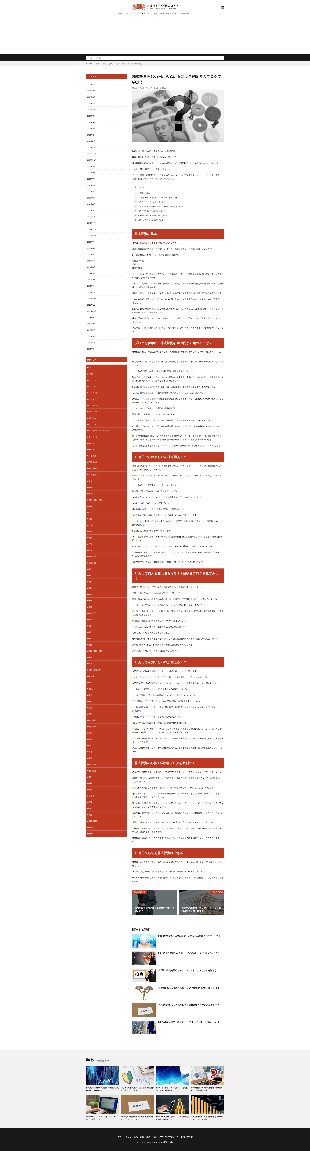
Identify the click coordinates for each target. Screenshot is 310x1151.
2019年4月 (91, 273)
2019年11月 (91, 229)
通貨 (91, 783)
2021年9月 (91, 91)
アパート (92, 380)
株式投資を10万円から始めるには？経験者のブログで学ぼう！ (123, 64)
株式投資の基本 (142, 193)
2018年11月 (91, 305)
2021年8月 (91, 97)
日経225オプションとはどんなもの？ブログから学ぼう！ (102, 1117)
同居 (91, 519)
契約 (91, 550)
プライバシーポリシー (167, 13)
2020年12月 (91, 147)
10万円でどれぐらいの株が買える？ (150, 202)
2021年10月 (91, 84)
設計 (91, 745)
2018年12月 (91, 299)
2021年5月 (91, 116)
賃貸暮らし (93, 764)
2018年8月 (91, 324)
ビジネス (92, 418)
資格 (91, 777)
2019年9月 (91, 242)
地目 (91, 538)
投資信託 (92, 613)
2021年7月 (91, 103)
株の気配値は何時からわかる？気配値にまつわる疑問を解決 (207, 1088)
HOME (90, 64)
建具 (91, 582)
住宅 (136, 13)
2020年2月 (91, 210)
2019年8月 (91, 248)
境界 (91, 544)
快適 (91, 601)
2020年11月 (91, 154)
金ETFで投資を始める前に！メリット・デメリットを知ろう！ (188, 970)
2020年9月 (91, 166)
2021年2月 (91, 135)
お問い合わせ (184, 13)
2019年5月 (91, 267)
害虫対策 (92, 563)
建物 (91, 594)
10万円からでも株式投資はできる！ (150, 220)
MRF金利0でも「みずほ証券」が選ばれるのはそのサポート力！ (189, 935)
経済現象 (92, 727)
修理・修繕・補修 (96, 500)
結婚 (91, 733)
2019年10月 (91, 236)
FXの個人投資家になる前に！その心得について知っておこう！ (189, 953)
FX (90, 368)
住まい (91, 481)
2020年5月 (91, 192)
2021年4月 (91, 122)
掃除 (91, 619)
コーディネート (95, 412)
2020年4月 (91, 198)
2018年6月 (91, 336)
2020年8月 (91, 173)
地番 (91, 531)
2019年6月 (91, 261)
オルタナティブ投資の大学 (162, 1142)
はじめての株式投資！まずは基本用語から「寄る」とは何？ (137, 1088)
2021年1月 (91, 141)
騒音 (91, 834)
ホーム (121, 13)
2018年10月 (91, 311)
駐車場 (91, 827)
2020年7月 (91, 179)
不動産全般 (93, 462)
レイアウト (93, 437)
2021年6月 (91, 110)
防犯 (91, 808)
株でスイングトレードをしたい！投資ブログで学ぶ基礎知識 (172, 1088)
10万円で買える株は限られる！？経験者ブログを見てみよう (159, 207)
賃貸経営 (92, 771)
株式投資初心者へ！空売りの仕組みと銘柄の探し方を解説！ (102, 1088)
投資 (143, 13)
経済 (149, 13)
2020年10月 (91, 160)
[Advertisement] (155, 36)
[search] (221, 58)
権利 (91, 657)
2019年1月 (91, 292)
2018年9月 (91, 317)
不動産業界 (93, 475)
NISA (91, 374)
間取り (91, 802)
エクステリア (94, 405)
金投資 (91, 796)
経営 (155, 13)
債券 (91, 506)
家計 (91, 569)
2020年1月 (91, 217)
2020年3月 (91, 204)
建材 (91, 588)
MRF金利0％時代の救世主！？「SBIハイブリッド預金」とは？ (189, 1022)
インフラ (92, 399)
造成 (91, 790)
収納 (91, 512)
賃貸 (91, 758)
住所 (91, 494)
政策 (91, 626)
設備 (91, 739)
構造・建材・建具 (96, 651)
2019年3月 (91, 280)
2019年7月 (91, 254)
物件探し (92, 676)
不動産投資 (93, 468)
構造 (91, 645)
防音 (91, 815)
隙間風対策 (93, 821)
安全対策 (92, 557)
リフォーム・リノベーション (100, 431)
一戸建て (92, 449)
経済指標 (92, 720)
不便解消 (92, 456)
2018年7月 (91, 330)
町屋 (91, 682)
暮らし (128, 13)
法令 (91, 664)
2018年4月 (91, 349)
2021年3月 (91, 129)
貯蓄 (91, 752)
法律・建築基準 (95, 670)
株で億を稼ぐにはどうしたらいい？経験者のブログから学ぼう (188, 987)
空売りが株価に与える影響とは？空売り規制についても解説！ (207, 1117)
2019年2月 (91, 286)
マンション (93, 424)
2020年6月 (91, 185)
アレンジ (92, 386)
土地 (91, 525)
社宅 (91, 695)
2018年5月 (91, 343)
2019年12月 (91, 223)
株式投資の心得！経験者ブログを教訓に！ (152, 215)
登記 (91, 689)
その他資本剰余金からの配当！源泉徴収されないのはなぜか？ (188, 1004)
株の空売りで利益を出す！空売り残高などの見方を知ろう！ (172, 1117)
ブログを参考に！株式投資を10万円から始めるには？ (157, 198)
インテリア (93, 393)
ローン (91, 443)
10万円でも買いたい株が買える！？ (150, 211)
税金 (91, 701)
